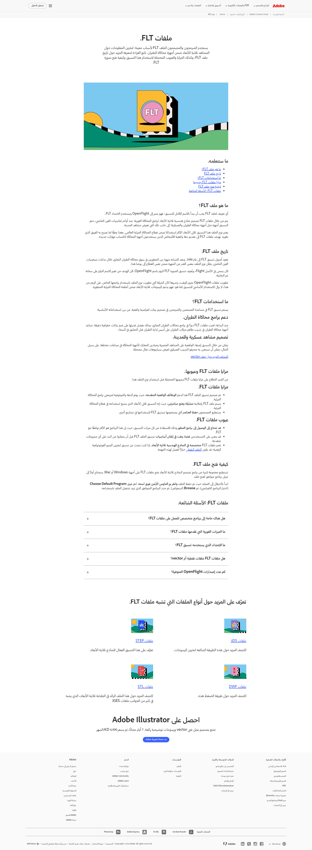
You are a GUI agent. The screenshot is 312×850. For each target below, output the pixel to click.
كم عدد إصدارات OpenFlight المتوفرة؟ (198, 572)
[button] (50, 6)
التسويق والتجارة (214, 5)
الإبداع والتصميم (262, 5)
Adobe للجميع (71, 815)
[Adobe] (278, 5)
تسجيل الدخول (37, 5)
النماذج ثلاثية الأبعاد (279, 790)
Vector (222, 14)
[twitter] (249, 844)
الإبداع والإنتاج (229, 781)
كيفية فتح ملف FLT (209, 186)
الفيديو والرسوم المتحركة (278, 781)
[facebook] (261, 844)
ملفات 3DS (238, 641)
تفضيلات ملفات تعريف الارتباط (79, 843)
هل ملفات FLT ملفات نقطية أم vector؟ (198, 559)
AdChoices (31, 843)
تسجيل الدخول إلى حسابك (67, 766)
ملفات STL (145, 687)
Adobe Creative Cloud (258, 14)
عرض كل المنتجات (280, 805)
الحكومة (178, 776)
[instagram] (255, 844)
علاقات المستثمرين (70, 795)
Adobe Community (120, 776)
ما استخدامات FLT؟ (209, 178)
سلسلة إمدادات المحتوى (225, 771)
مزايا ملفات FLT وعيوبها (207, 182)
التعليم (179, 766)
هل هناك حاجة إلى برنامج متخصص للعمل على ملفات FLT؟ (186, 519)
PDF (284, 785)
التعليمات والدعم (194, 5)
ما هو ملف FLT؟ (211, 169)
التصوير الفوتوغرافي (280, 771)
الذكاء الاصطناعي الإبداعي (277, 766)
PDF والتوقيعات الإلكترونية (238, 5)
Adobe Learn (123, 781)
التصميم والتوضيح (280, 776)
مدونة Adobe (71, 820)
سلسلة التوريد (71, 800)
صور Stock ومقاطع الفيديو (276, 800)
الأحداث (73, 781)
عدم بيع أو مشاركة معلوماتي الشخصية (54, 843)
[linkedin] (242, 844)
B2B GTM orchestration (223, 785)
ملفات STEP (144, 641)
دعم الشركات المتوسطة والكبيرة (118, 785)
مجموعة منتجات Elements (276, 795)
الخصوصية (109, 843)
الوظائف (73, 776)
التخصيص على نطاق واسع (225, 766)
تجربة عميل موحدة (227, 776)
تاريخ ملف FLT (212, 173)
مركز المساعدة (124, 766)
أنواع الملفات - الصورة (237, 14)
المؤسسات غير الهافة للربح (172, 771)
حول (74, 771)
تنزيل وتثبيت (124, 771)
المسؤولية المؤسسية (69, 790)
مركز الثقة (73, 805)
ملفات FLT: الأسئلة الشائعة (205, 191)
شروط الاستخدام (97, 843)
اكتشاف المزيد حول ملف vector (209, 357)
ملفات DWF (237, 687)
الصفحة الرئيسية (278, 14)
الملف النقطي (194, 449)
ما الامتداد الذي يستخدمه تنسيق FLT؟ (200, 545)
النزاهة (74, 810)
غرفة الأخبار (72, 785)
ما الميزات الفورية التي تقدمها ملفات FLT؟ (197, 532)
